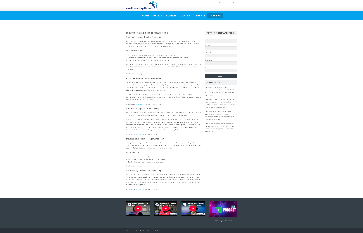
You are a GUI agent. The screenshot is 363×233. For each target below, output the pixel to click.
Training (215, 15)
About (157, 15)
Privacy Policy (218, 221)
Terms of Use (228, 221)
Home (145, 15)
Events (200, 15)
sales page (139, 74)
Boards (171, 15)
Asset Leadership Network (150, 230)
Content (186, 15)
